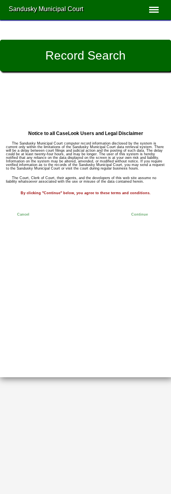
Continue (139, 214)
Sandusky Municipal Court (46, 9)
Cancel (23, 214)
